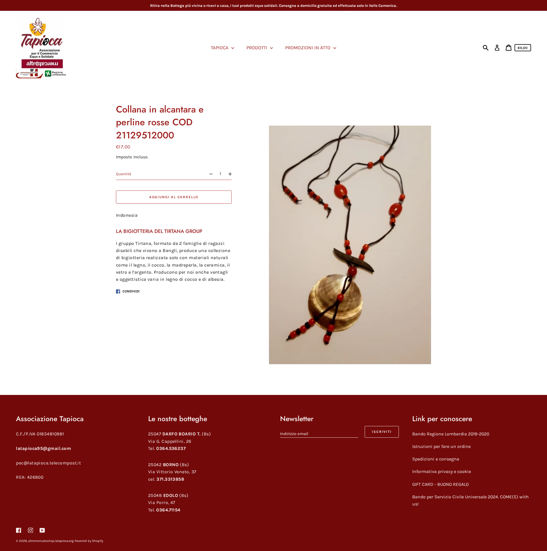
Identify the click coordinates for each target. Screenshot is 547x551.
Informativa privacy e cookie (441, 471)
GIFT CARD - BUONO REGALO (440, 484)
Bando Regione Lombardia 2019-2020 (450, 434)
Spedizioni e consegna (435, 459)
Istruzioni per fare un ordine (441, 446)
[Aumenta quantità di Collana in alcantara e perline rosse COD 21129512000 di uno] (232, 174)
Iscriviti (381, 432)
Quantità (123, 174)
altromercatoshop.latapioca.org (51, 541)
